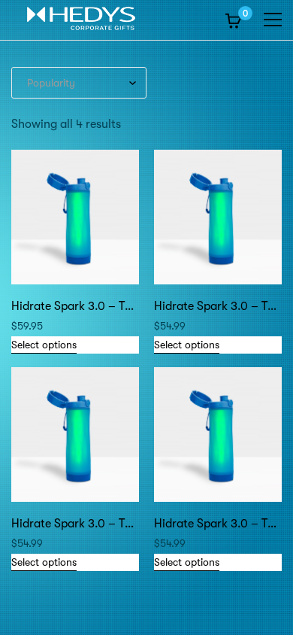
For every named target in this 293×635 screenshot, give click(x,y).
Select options (44, 345)
